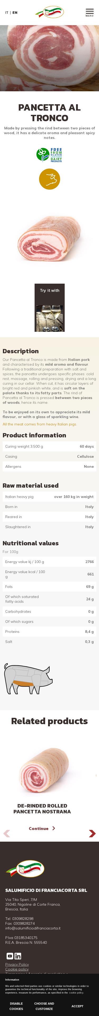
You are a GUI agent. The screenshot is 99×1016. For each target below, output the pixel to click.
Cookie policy (17, 969)
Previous (7, 833)
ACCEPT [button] (77, 1006)
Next (92, 833)
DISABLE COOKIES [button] (16, 1006)
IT (6, 12)
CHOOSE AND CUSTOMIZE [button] (44, 1006)
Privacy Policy (17, 964)
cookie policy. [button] (76, 992)
